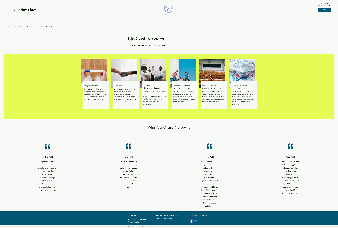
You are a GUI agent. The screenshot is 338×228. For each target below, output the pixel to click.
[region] (96, 95)
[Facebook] (191, 221)
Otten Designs (143, 227)
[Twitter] (195, 221)
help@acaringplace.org (324, 5)
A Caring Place (25, 9)
